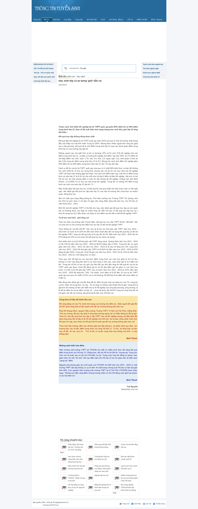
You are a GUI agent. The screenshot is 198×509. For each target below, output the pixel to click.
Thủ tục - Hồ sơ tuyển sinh (44, 73)
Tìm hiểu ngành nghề (151, 69)
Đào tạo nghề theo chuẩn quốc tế (128, 458)
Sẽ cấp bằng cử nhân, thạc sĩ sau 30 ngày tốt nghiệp (76, 487)
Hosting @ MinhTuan (50, 505)
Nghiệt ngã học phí (101, 475)
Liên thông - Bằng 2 (116, 20)
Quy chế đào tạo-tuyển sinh (44, 77)
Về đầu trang (160, 504)
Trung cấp (79, 20)
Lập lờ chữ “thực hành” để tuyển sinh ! (129, 467)
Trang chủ (37, 20)
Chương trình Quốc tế (151, 77)
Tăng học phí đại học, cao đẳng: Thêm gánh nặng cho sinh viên (103, 468)
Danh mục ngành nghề (151, 73)
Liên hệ (148, 504)
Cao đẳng (67, 20)
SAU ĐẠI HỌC (91, 20)
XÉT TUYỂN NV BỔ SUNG (43, 69)
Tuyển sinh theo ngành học (153, 64)
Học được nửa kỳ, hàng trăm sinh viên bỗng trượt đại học (75, 459)
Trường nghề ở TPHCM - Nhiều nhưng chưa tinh (76, 478)
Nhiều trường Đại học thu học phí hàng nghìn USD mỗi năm (129, 478)
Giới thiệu (137, 504)
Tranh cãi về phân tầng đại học (129, 446)
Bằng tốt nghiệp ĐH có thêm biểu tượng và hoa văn (103, 487)
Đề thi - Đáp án (156, 20)
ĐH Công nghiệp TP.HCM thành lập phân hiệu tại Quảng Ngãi (124, 489)
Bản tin (46, 20)
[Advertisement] (99, 42)
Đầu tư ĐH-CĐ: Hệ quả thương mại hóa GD (76, 467)
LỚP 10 (130, 20)
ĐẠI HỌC (56, 20)
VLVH (103, 20)
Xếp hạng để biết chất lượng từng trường (103, 446)
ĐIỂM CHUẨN (142, 20)
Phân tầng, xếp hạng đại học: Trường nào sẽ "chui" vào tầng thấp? (71, 448)
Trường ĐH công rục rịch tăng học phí (102, 458)
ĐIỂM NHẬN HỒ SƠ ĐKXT (44, 64)
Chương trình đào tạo (42, 81)
